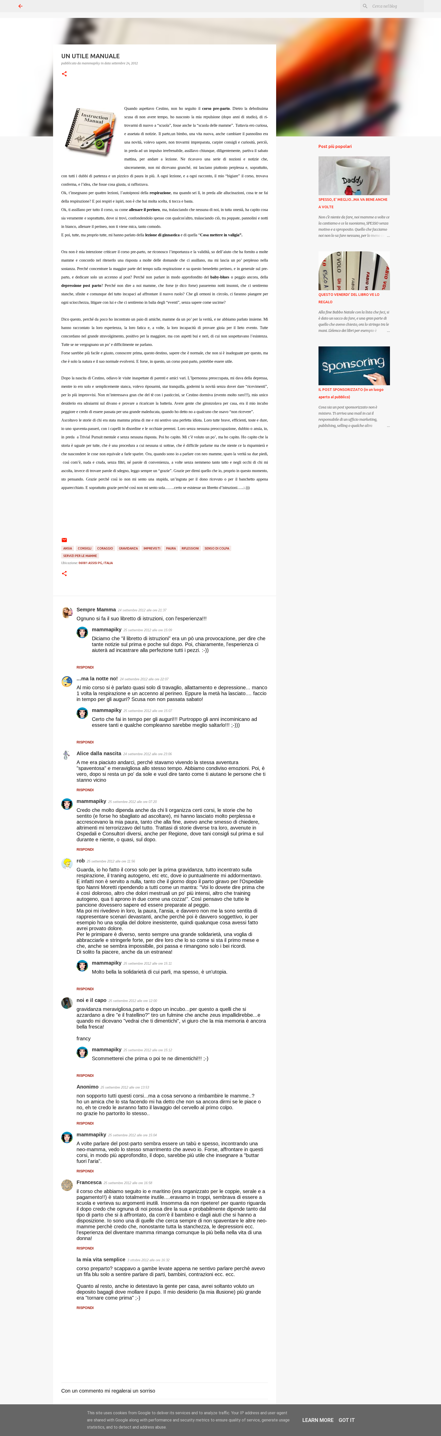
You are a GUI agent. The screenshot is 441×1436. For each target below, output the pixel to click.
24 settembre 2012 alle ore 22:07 (144, 679)
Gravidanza (128, 548)
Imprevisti (152, 548)
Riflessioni (190, 548)
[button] (64, 74)
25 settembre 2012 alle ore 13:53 (125, 1087)
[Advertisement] (302, 220)
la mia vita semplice (101, 1259)
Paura (171, 548)
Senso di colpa (217, 548)
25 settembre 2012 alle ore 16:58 (128, 1183)
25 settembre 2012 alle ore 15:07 (148, 711)
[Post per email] (64, 542)
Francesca (89, 1182)
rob (81, 860)
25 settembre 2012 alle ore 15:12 (148, 1050)
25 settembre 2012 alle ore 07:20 (132, 802)
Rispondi (85, 667)
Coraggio (105, 548)
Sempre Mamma (96, 609)
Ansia (67, 548)
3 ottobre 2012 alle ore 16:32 (148, 1260)
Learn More (318, 1420)
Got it (347, 1420)
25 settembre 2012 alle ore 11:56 (111, 861)
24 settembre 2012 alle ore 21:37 (142, 610)
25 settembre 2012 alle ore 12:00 (132, 1001)
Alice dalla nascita (99, 753)
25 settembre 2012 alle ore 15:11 (148, 963)
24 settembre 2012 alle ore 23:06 (147, 754)
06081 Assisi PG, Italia (96, 563)
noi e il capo (91, 1000)
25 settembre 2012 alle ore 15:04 (132, 1135)
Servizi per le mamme (80, 555)
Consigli (84, 548)
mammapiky (106, 629)
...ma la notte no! (97, 678)
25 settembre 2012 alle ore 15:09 (148, 630)
